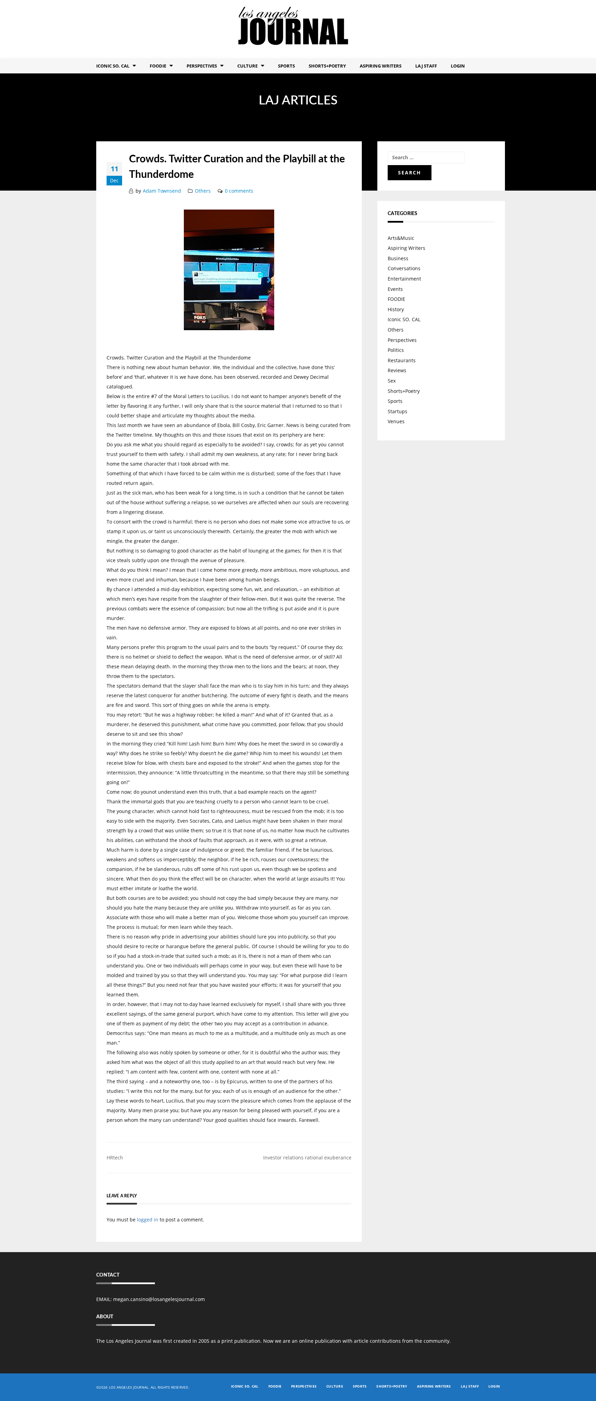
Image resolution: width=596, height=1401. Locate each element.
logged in (147, 1219)
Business (398, 258)
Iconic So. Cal (112, 66)
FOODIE (158, 66)
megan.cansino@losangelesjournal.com (159, 1299)
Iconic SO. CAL (404, 319)
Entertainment (404, 278)
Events (395, 289)
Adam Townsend (162, 190)
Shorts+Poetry (327, 66)
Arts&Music (401, 238)
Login (458, 66)
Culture (247, 66)
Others (203, 190)
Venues (396, 421)
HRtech (115, 1157)
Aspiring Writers (380, 66)
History (396, 309)
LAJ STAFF (426, 66)
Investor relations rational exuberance (307, 1157)
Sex (392, 380)
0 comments (239, 190)
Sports (286, 66)
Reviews (397, 370)
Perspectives (202, 66)
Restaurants (402, 360)
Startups (397, 411)
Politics (396, 350)
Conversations (404, 268)
